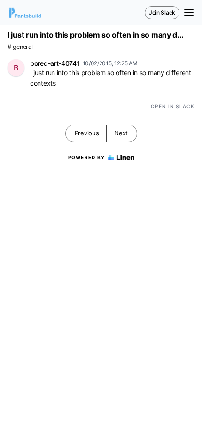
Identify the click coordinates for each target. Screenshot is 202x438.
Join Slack (162, 12)
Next (121, 133)
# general (20, 46)
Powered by (86, 157)
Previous (87, 133)
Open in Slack (172, 106)
